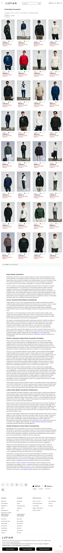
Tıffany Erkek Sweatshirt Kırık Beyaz (52, 163)
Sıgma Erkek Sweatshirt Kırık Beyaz (20, 102)
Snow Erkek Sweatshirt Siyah (36, 193)
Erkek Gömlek (4, 525)
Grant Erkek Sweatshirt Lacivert (4, 193)
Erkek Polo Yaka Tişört (5, 521)
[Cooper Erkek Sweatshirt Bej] (39, 90)
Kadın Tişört (19, 518)
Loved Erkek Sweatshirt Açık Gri (52, 224)
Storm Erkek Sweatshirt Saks (4, 72)
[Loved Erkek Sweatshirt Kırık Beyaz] (39, 121)
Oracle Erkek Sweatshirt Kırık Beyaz (52, 41)
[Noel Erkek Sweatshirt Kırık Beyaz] (55, 242)
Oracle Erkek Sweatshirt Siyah (20, 254)
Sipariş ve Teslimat (36, 510)
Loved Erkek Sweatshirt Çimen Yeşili (4, 163)
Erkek (12, 12)
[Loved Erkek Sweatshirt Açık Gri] (55, 212)
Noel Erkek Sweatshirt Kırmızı (20, 72)
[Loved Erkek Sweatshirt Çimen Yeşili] (8, 151)
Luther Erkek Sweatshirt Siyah (52, 132)
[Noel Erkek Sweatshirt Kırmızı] (23, 60)
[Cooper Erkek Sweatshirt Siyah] (39, 242)
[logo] (11, 3)
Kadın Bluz (19, 532)
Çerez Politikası (36, 505)
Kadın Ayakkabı (20, 521)
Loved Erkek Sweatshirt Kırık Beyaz (36, 132)
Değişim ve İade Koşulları (38, 508)
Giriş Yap (51, 3)
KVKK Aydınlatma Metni (37, 503)
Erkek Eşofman (4, 530)
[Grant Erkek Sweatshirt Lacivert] (8, 182)
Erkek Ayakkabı (4, 523)
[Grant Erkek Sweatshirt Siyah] (8, 212)
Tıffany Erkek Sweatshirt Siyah (4, 41)
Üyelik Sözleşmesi (52, 501)
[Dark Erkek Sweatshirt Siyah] (8, 90)
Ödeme (18, 503)
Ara (39, 3)
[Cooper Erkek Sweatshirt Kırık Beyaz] (55, 182)
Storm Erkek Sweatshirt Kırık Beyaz (20, 224)
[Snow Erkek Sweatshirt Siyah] (39, 182)
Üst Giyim (17, 12)
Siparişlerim (19, 508)
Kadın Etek (19, 528)
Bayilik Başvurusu (4, 510)
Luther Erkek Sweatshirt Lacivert (4, 132)
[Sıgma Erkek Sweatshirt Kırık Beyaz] (23, 90)
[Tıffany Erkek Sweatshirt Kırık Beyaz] (55, 151)
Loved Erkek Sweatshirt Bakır (4, 254)
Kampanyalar (19, 501)
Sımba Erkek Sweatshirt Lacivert (20, 41)
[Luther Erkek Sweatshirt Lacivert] (8, 121)
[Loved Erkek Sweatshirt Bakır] (8, 242)
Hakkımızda (3, 501)
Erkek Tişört (3, 518)
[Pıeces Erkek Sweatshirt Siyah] (23, 151)
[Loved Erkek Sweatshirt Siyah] (39, 30)
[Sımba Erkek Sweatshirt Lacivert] (23, 30)
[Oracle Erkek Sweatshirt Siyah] (23, 242)
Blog (18, 510)
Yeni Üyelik (50, 505)
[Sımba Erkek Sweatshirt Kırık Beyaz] (39, 60)
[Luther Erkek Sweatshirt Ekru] (55, 60)
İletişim (2, 508)
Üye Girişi (50, 503)
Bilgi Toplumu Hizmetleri (6, 512)
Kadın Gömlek (20, 523)
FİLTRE (7, 16)
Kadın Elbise (19, 525)
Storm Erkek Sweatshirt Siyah (20, 132)
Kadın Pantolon (20, 530)
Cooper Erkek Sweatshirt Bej (36, 102)
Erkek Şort (3, 532)
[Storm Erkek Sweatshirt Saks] (8, 60)
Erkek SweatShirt (23, 12)
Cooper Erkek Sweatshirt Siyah (36, 254)
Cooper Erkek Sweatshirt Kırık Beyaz (52, 193)
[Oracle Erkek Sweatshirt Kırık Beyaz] (55, 30)
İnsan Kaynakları (4, 503)
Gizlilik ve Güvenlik (36, 501)
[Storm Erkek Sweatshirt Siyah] (23, 121)
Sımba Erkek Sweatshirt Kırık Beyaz (36, 72)
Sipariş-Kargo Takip (21, 505)
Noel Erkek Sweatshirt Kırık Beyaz (52, 254)
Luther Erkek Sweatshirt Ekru (52, 72)
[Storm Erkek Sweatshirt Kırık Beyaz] (23, 212)
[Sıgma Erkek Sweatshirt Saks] (55, 90)
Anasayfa (8, 12)
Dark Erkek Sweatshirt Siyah (4, 102)
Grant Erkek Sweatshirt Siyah (4, 224)
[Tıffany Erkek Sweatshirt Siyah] (8, 30)
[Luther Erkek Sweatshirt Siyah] (55, 121)
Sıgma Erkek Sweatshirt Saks (52, 102)
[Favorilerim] (55, 3)
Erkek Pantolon (4, 528)
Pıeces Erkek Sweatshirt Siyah (20, 163)
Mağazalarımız (4, 505)
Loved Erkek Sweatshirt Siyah (36, 41)
